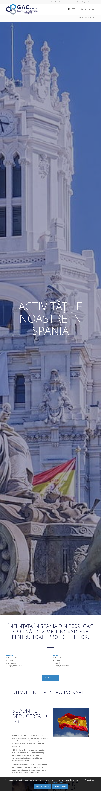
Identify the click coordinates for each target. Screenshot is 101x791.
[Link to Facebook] (85, 9)
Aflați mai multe (60, 787)
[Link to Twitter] (89, 9)
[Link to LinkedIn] (82, 9)
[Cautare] (68, 9)
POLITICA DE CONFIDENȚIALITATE (53, 783)
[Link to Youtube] (93, 9)
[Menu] (73, 9)
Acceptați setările (42, 787)
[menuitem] (68, 9)
